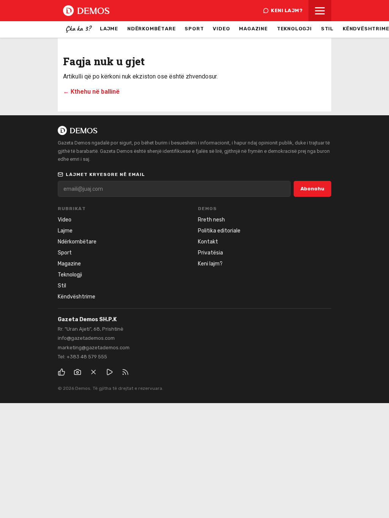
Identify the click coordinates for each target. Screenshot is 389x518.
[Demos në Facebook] (61, 372)
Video (221, 28)
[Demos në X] (93, 372)
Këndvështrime (76, 297)
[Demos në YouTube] (109, 372)
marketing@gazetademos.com (94, 347)
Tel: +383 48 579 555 (82, 356)
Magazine (253, 28)
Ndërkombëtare (151, 28)
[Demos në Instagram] (77, 372)
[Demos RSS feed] (125, 372)
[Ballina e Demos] (86, 10)
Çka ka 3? (78, 28)
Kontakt (208, 242)
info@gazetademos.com (86, 338)
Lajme (109, 28)
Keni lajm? (286, 10)
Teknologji (294, 28)
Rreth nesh (211, 220)
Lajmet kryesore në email (105, 174)
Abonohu (312, 189)
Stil (327, 28)
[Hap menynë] (319, 10)
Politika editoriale (219, 231)
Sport (194, 28)
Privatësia (210, 253)
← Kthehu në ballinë (91, 91)
